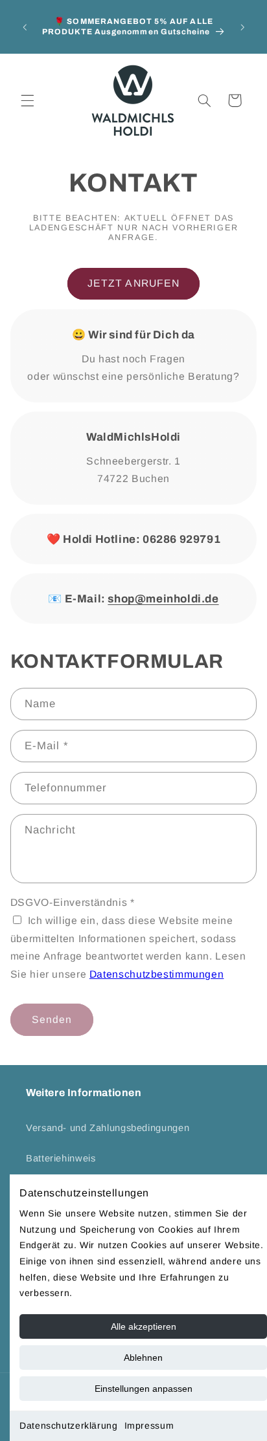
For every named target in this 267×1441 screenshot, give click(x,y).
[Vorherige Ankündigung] (24, 27)
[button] (27, 100)
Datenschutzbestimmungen (156, 974)
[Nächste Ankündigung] (242, 27)
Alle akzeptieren (143, 1326)
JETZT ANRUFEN (133, 283)
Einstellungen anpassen (143, 1388)
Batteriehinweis (60, 1158)
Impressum (149, 1425)
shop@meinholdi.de (163, 599)
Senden (52, 1019)
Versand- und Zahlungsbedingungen (107, 1128)
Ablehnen (143, 1357)
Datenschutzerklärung (68, 1425)
